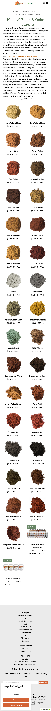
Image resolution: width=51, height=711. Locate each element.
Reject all (16, 700)
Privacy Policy (25, 626)
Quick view (13, 113)
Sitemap (25, 641)
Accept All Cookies (16, 705)
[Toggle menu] (3, 3)
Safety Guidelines (26, 621)
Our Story (26, 659)
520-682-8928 (25, 648)
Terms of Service (25, 629)
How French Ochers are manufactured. (22, 56)
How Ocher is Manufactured (25, 664)
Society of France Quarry (25, 661)
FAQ (25, 618)
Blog (26, 635)
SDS (25, 624)
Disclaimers (25, 638)
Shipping (29, 615)
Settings (16, 695)
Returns (21, 615)
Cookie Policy (25, 632)
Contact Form (25, 651)
